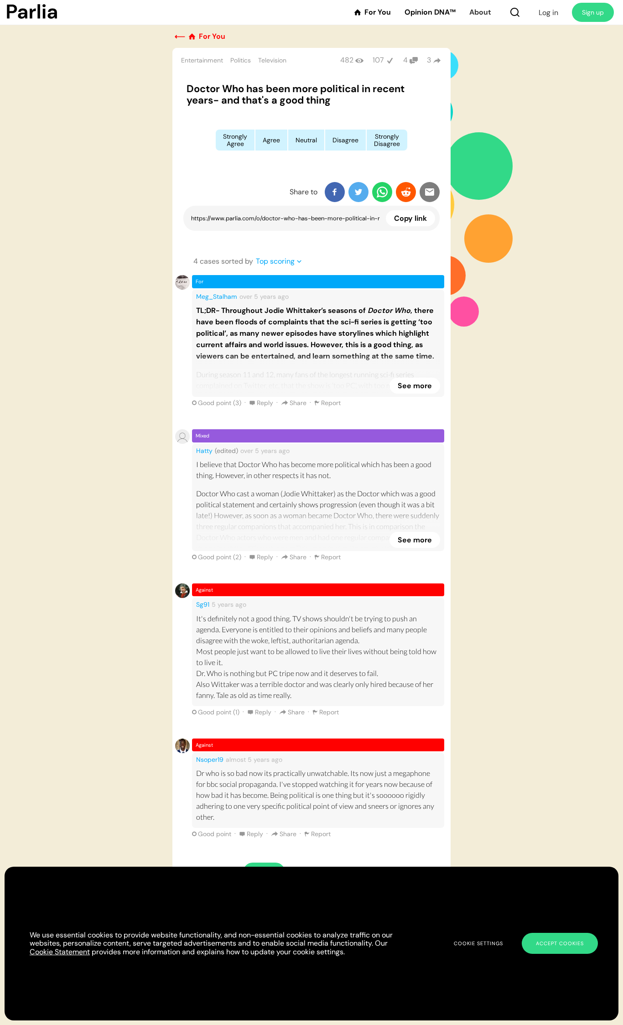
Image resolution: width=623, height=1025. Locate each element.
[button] (515, 12)
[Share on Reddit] (406, 192)
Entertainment (202, 60)
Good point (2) (219, 557)
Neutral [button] (306, 140)
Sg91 (202, 604)
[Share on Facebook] (335, 192)
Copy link (410, 218)
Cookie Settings (478, 943)
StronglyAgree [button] (235, 140)
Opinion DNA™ (430, 12)
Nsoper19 (209, 759)
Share (298, 403)
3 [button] (429, 60)
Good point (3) (219, 403)
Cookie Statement (60, 952)
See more (415, 385)
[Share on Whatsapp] (382, 192)
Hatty (204, 450)
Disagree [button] (345, 140)
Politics (240, 60)
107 (378, 60)
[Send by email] (430, 192)
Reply (265, 403)
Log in (548, 12)
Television (272, 60)
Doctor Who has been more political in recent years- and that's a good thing (296, 94)
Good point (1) (218, 712)
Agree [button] (271, 140)
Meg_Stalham (216, 296)
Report (331, 403)
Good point (214, 834)
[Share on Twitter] (358, 192)
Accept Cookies (560, 943)
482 (346, 60)
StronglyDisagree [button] (387, 140)
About (480, 12)
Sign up (593, 12)
